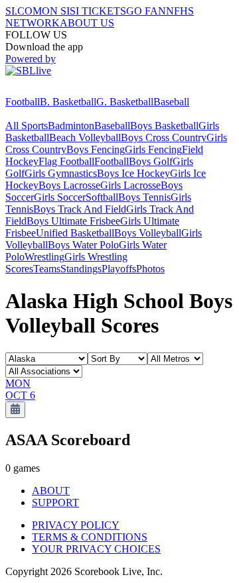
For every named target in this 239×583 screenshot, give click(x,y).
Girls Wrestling (95, 256)
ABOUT (51, 490)
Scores (19, 268)
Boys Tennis (144, 197)
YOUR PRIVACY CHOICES (96, 549)
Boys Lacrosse (69, 185)
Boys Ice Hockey (133, 173)
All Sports (26, 125)
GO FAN (146, 11)
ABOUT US (87, 22)
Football (22, 101)
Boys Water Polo (83, 244)
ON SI (56, 11)
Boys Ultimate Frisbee (73, 221)
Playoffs (119, 268)
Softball (102, 197)
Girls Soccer (60, 197)
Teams (46, 268)
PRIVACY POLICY (76, 525)
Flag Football (66, 161)
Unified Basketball (75, 232)
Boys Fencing (95, 149)
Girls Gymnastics (61, 173)
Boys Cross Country (163, 137)
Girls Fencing (153, 149)
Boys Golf (151, 161)
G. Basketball (124, 101)
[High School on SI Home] (56, 89)
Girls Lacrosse (130, 185)
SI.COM (23, 11)
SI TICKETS (98, 11)
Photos (150, 268)
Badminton (71, 125)
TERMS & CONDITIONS (89, 537)
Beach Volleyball (85, 137)
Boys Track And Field (79, 209)
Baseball (171, 101)
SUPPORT (55, 502)
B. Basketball (68, 101)
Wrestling (44, 256)
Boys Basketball (164, 125)
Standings (81, 268)
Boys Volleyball (147, 232)
